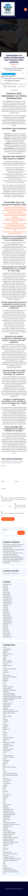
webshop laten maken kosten (11, 824)
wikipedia (5, 849)
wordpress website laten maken (12, 858)
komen (5, 734)
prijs (4, 765)
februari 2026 (6, 594)
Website (3, 488)
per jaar (5, 763)
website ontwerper (8, 840)
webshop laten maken (9, 822)
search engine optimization (10, 775)
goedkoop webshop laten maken (12, 696)
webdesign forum (8, 811)
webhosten (6, 817)
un (3, 793)
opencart (5, 762)
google (5, 701)
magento (5, 747)
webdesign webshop (9, 813)
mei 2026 (5, 589)
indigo (5, 727)
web (4, 803)
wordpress (6, 855)
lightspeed (6, 739)
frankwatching (7, 688)
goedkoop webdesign (9, 695)
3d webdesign (7, 649)
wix (4, 850)
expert (5, 685)
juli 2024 (5, 625)
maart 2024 (6, 632)
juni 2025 (5, 607)
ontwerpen (6, 760)
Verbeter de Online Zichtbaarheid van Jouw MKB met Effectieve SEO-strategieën (13, 561)
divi (4, 673)
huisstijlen (6, 726)
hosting (5, 719)
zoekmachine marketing (10, 870)
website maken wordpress (10, 837)
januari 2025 (6, 615)
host (4, 718)
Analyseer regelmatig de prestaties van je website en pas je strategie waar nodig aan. (15, 228)
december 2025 (7, 597)
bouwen (5, 664)
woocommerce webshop (10, 853)
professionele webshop (9, 767)
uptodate (5, 796)
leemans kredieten (8, 737)
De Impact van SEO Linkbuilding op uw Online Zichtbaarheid (14, 550)
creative (5, 670)
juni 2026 (5, 587)
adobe (5, 652)
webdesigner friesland (9, 814)
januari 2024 (6, 635)
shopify (5, 785)
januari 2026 (6, 595)
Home (13, 66)
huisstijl (5, 724)
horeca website (7, 716)
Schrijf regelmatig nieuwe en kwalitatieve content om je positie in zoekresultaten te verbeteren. (15, 215)
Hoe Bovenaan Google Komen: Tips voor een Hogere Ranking (13, 553)
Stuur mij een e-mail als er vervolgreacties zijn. (20, 507)
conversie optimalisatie (9, 668)
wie (4, 847)
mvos (4, 752)
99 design (5, 650)
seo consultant (7, 780)
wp (4, 862)
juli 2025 (5, 605)
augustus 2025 (7, 604)
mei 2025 (5, 609)
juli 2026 (5, 586)
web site (5, 806)
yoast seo (6, 867)
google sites (6, 706)
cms (4, 667)
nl (3, 754)
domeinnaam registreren (10, 677)
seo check (6, 778)
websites (5, 845)
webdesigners (7, 816)
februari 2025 (6, 614)
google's (5, 708)
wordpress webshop (8, 857)
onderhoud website (8, 757)
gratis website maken (9, 713)
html (4, 722)
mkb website (6, 750)
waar (4, 799)
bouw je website (7, 662)
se (3, 768)
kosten (5, 736)
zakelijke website (8, 868)
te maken (5, 791)
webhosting (6, 819)
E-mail (17, 481)
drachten (5, 678)
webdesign (6, 808)
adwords (5, 655)
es (3, 683)
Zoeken (5, 530)
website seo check (8, 844)
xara (4, 863)
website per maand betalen (10, 842)
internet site (6, 729)
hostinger (5, 721)
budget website (7, 665)
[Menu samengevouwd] (25, 9)
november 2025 (7, 599)
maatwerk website (8, 745)
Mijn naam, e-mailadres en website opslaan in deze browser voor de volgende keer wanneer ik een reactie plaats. (13, 499)
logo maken (6, 744)
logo (4, 740)
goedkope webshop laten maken (12, 698)
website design (7, 831)
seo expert (6, 781)
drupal (5, 682)
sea (4, 770)
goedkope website (8, 700)
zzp (4, 873)
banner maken (7, 660)
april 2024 (6, 630)
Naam (3, 481)
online (4, 758)
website (5, 829)
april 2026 (6, 591)
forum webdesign (8, 686)
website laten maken (9, 834)
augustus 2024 (7, 623)
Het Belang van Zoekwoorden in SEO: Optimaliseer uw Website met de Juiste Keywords (13, 546)
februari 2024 (7, 633)
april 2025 (5, 610)
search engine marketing (10, 773)
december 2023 (7, 636)
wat (4, 801)
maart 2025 (6, 612)
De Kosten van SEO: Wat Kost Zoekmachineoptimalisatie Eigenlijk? (13, 556)
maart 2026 (6, 592)
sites (4, 790)
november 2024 (7, 618)
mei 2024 (5, 628)
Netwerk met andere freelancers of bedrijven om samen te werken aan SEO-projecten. (15, 220)
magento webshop (8, 749)
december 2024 (7, 617)
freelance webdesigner (9, 690)
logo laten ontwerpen (9, 742)
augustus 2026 (7, 584)
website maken (7, 835)
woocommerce (7, 852)
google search (7, 704)
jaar (4, 731)
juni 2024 (5, 627)
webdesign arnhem (8, 809)
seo (4, 776)
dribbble (5, 680)
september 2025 (7, 602)
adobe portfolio (7, 654)
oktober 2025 (7, 600)
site (4, 788)
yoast (4, 865)
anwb (4, 657)
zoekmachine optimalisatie (10, 871)
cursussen (6, 672)
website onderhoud (8, 839)
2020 (4, 647)
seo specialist (7, 783)
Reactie (3, 465)
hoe (4, 714)
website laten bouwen (9, 832)
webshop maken (7, 826)
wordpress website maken (10, 860)
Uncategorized (7, 795)
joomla (5, 732)
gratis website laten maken (10, 711)
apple (4, 659)
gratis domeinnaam (8, 709)
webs (4, 821)
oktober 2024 (7, 620)
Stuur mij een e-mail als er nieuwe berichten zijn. (13, 514)
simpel (5, 786)
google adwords (7, 703)
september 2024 (7, 622)
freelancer (15, 90)
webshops (6, 827)
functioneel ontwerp (8, 693)
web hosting (6, 804)
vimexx (5, 798)
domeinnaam (7, 675)
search (5, 772)
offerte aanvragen (8, 755)
